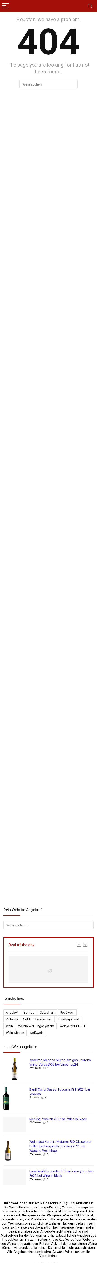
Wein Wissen (15, 1033)
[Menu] (5, 6)
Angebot (12, 1012)
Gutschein (47, 1012)
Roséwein (67, 1012)
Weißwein (37, 1033)
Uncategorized (68, 1019)
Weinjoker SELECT (73, 1026)
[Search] (90, 6)
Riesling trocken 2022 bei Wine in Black (58, 1119)
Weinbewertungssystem (36, 1026)
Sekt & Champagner (37, 1019)
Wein (9, 1026)
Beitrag (29, 1012)
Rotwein (12, 1019)
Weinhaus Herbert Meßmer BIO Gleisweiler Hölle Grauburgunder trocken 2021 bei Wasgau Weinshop (60, 1146)
